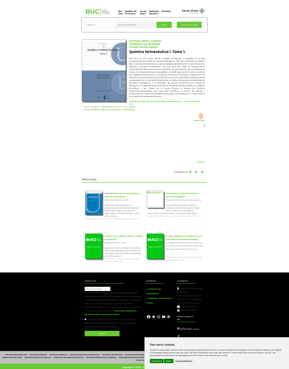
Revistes (166, 11)
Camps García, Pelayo (143, 46)
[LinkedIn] (202, 172)
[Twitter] (196, 172)
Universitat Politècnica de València (133, 357)
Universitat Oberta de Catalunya (37, 357)
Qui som (120, 12)
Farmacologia (128, 109)
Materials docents (154, 12)
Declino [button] (169, 361)
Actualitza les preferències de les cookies (21, 1)
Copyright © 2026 (131, 367)
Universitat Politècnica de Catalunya (101, 357)
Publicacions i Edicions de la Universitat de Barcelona (153, 101)
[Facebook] (190, 172)
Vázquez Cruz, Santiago (144, 43)
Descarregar (199, 120)
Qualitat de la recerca (131, 12)
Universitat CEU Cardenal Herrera (138, 355)
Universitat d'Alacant (38, 355)
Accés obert (143, 12)
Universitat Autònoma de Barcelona (84, 355)
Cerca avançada (189, 25)
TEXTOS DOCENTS (192, 101)
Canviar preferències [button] (184, 361)
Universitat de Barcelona (112, 355)
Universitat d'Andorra (58, 355)
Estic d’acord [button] (157, 361)
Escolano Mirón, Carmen (145, 40)
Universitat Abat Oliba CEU (16, 355)
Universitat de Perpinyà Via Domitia (68, 357)
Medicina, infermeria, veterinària (106, 109)
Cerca (164, 25)
